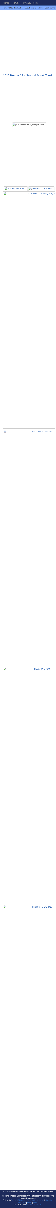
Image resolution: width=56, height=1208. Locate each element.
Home (6, 2)
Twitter (14, 1200)
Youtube (40, 1200)
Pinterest (22, 1200)
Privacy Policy (30, 2)
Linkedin (48, 1200)
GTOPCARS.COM (34, 1205)
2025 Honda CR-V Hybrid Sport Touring (29, 75)
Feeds (35, 1202)
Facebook (31, 1200)
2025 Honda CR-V (16, 8)
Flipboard (22, 1202)
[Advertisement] (28, 40)
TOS (16, 2)
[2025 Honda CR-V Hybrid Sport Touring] (29, 125)
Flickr (29, 1202)
